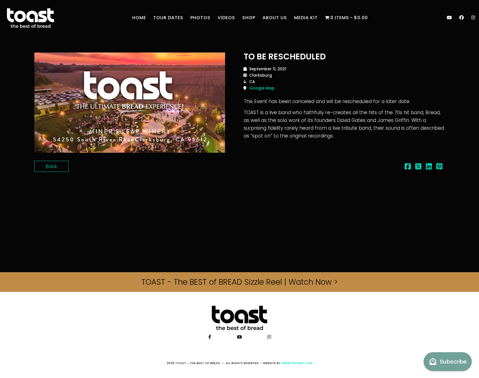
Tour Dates (168, 17)
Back (51, 166)
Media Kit (306, 17)
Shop (248, 17)
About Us (275, 17)
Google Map (261, 88)
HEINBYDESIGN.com (296, 363)
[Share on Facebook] (407, 167)
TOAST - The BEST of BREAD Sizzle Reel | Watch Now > (239, 282)
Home (139, 17)
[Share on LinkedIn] (429, 167)
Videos (226, 17)
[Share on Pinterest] (439, 167)
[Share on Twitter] (418, 167)
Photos (200, 17)
